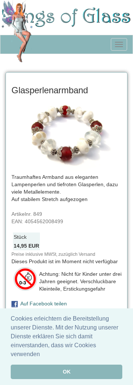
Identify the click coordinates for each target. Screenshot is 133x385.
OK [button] (67, 372)
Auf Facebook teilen (43, 304)
